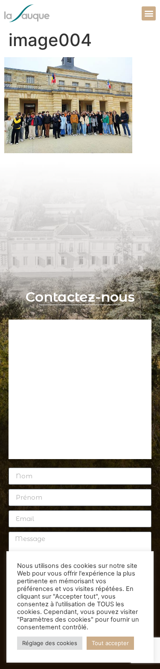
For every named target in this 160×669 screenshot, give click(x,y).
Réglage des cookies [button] (49, 643)
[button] (149, 13)
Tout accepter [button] (110, 643)
